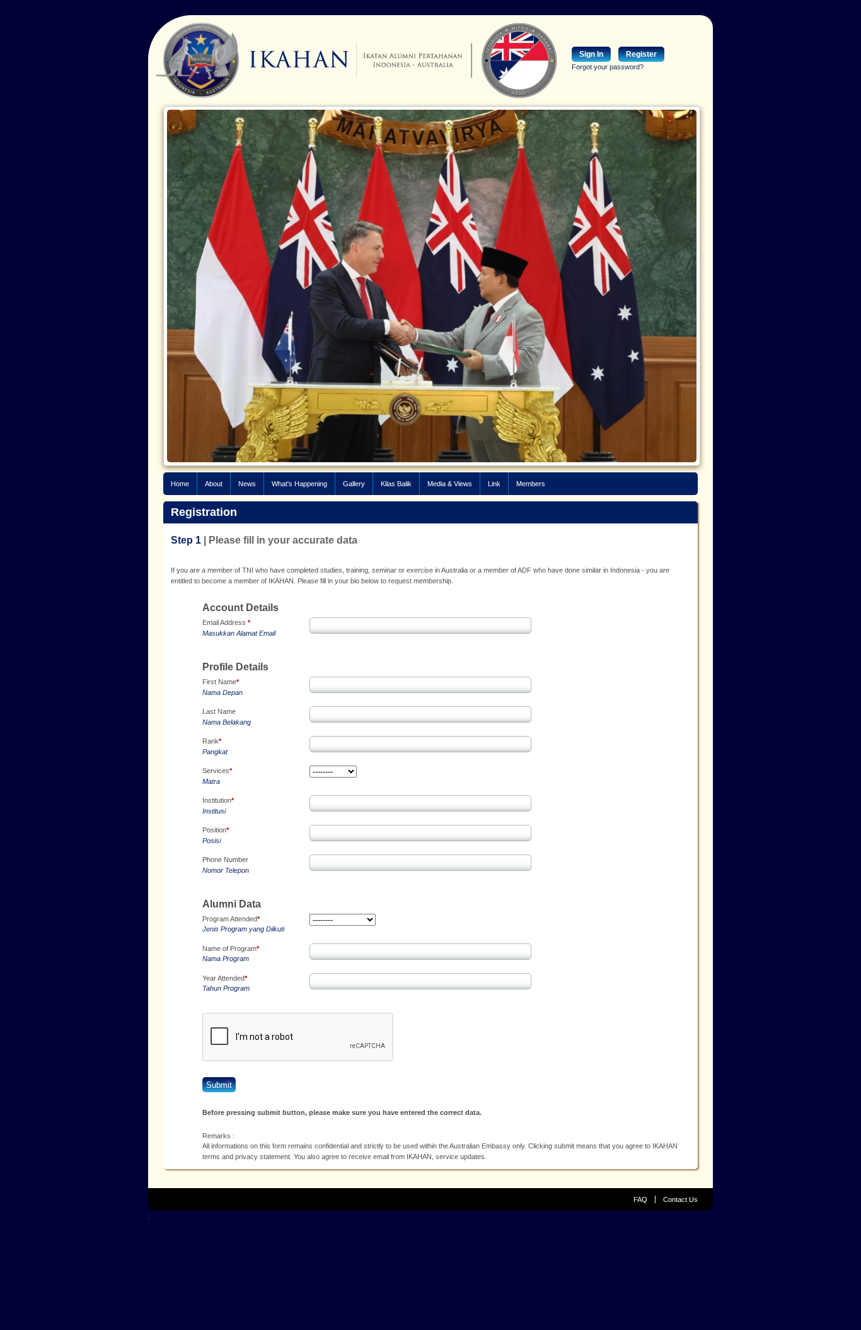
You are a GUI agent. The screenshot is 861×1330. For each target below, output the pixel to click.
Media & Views (449, 483)
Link (494, 483)
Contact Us (680, 1199)
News (247, 483)
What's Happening (299, 483)
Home (180, 483)
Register (641, 54)
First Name (220, 681)
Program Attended (231, 919)
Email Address (226, 622)
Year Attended (224, 978)
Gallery (354, 483)
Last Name (219, 711)
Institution (218, 800)
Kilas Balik (396, 483)
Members (530, 483)
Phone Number (225, 859)
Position (215, 830)
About (213, 483)
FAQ (640, 1199)
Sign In (591, 54)
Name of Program (230, 948)
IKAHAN (252, 60)
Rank (211, 741)
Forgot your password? (608, 67)
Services (217, 770)
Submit (219, 1085)
